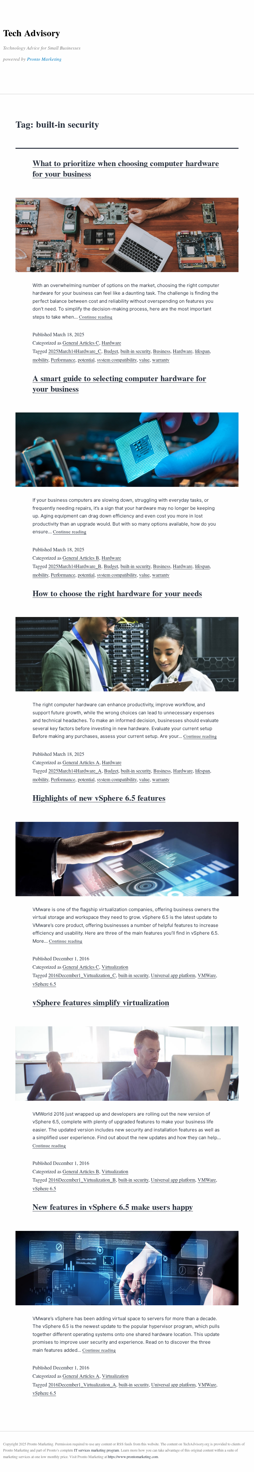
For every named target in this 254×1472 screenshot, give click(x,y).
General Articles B (81, 557)
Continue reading (95, 317)
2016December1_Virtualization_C (82, 975)
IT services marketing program (96, 1450)
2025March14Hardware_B (74, 566)
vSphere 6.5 (44, 984)
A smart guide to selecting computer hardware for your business (119, 383)
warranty (160, 359)
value (144, 359)
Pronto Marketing (44, 59)
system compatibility (117, 359)
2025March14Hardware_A (75, 770)
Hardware (111, 342)
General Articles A (81, 762)
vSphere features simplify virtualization (101, 1002)
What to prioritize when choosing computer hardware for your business (126, 168)
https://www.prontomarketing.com (133, 1456)
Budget (111, 351)
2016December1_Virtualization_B (82, 1179)
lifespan (202, 351)
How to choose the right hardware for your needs (117, 593)
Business (161, 351)
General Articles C (81, 342)
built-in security (135, 351)
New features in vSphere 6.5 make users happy (113, 1207)
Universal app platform (173, 975)
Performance (63, 359)
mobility (40, 359)
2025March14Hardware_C (74, 351)
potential (86, 359)
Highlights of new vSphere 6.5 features (99, 798)
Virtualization (115, 966)
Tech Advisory (31, 32)
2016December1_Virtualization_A (82, 1384)
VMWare (207, 975)
